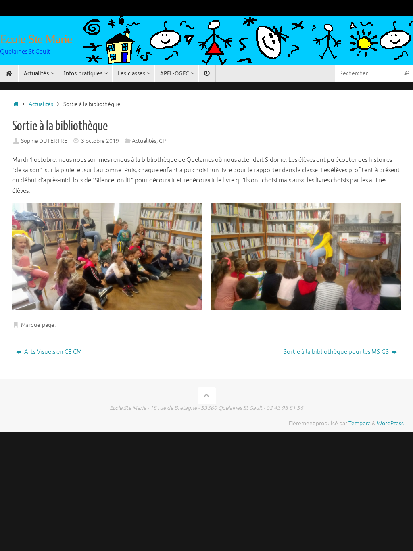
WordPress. (391, 423)
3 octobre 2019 (100, 141)
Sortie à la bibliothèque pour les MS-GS (337, 352)
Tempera (359, 423)
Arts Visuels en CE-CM (52, 352)
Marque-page (37, 324)
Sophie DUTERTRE (44, 141)
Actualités (41, 104)
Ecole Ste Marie (36, 39)
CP (162, 141)
